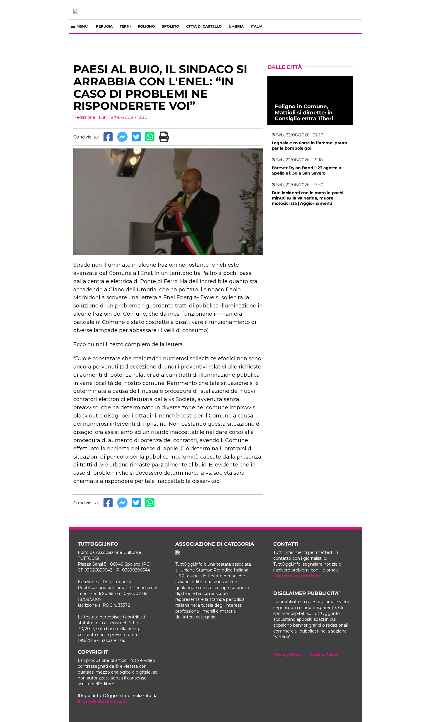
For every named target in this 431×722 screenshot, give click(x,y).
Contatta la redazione (296, 576)
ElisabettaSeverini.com (102, 701)
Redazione (84, 117)
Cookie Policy (324, 654)
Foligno (146, 26)
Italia (256, 26)
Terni (125, 26)
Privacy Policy (288, 654)
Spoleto (170, 26)
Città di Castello (204, 26)
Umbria (236, 26)
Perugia (104, 26)
